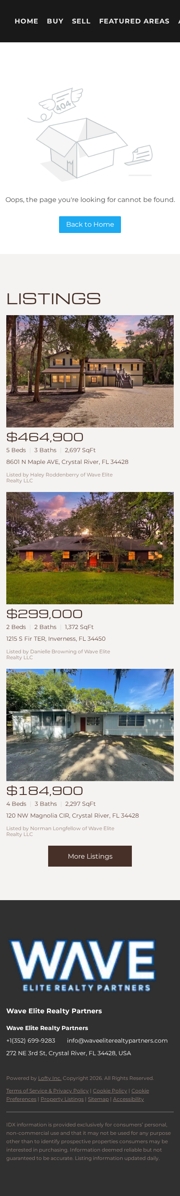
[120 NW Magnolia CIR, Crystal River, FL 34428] (90, 725)
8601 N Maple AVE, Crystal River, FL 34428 (67, 462)
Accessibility (128, 1099)
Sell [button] (81, 21)
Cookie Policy (110, 1090)
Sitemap (98, 1099)
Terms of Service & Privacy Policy (47, 1090)
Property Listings (62, 1099)
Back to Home (90, 224)
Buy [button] (55, 21)
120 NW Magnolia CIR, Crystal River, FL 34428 (72, 815)
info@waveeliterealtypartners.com (117, 1040)
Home (27, 21)
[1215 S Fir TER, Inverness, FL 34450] (90, 548)
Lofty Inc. (50, 1078)
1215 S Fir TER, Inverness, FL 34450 (55, 638)
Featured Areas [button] (134, 21)
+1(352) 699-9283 (30, 1040)
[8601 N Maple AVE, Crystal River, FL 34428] (90, 371)
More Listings (90, 856)
